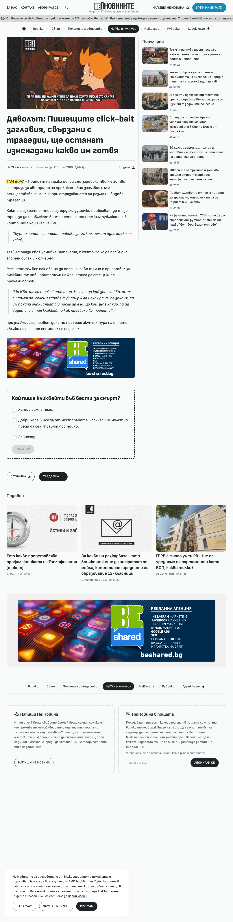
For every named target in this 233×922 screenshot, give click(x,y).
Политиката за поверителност (183, 753)
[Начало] (24, 29)
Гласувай (23, 449)
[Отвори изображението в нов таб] (71, 73)
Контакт (27, 8)
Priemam (87, 906)
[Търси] (65, 7)
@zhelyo (80, 167)
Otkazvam (24, 906)
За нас (12, 8)
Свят (56, 29)
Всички (38, 29)
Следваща (51, 476)
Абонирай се (48, 8)
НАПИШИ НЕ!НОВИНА (34, 762)
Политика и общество (85, 29)
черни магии (77, 896)
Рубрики (173, 29)
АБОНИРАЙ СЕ (204, 763)
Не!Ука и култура (123, 29)
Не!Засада (151, 29)
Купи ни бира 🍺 (209, 8)
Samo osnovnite (56, 906)
